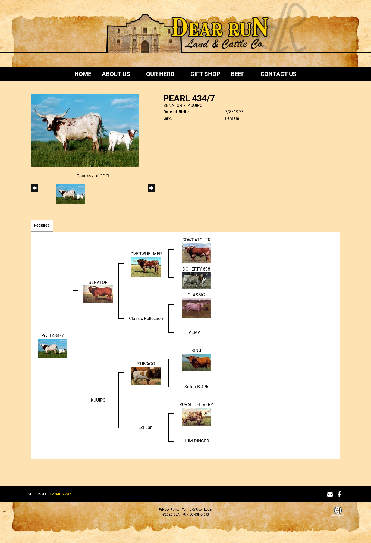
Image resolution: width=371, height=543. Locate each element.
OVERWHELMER (146, 253)
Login (208, 509)
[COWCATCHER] (196, 252)
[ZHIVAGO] (146, 375)
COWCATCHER (196, 240)
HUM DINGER (196, 441)
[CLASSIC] (196, 307)
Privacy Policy (169, 509)
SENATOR (172, 105)
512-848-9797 (59, 494)
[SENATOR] (98, 293)
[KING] (196, 362)
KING (196, 350)
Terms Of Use (192, 509)
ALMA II (196, 332)
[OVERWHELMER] (146, 266)
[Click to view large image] (85, 129)
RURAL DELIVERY (196, 404)
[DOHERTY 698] (196, 280)
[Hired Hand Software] (337, 515)
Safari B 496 (196, 386)
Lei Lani (146, 427)
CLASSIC (196, 294)
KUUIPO (195, 105)
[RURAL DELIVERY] (196, 416)
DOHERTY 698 (196, 269)
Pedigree (42, 225)
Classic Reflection (146, 318)
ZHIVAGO (146, 363)
